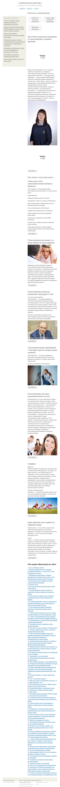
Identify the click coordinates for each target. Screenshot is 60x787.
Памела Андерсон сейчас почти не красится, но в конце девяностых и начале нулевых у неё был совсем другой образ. (42, 648)
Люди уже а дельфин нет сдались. (39, 720)
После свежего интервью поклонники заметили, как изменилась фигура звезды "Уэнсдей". (40, 609)
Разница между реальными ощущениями (50, 19)
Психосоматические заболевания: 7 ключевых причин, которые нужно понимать (42, 350)
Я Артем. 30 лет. (33, 584)
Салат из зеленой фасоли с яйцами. (40, 750)
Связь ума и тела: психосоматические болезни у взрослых (40, 183)
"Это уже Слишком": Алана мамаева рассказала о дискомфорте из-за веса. (12, 22)
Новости (29, 8)
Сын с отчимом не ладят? (36, 568)
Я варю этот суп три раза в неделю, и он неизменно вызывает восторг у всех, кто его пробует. (40, 727)
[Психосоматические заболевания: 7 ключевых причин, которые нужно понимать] (42, 375)
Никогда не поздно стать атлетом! (39, 763)
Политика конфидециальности (25, 782)
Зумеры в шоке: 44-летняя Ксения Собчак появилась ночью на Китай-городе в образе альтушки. (14, 29)
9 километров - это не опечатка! (39, 656)
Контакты (21, 780)
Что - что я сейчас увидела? (38, 679)
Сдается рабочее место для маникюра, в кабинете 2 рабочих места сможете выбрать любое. (40, 705)
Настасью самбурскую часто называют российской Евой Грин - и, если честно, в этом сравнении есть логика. (41, 571)
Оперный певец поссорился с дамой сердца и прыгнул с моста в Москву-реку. (42, 685)
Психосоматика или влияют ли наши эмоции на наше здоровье (41, 241)
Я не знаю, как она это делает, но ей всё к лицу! (43, 628)
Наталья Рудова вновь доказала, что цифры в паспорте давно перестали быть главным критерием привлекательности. (42, 643)
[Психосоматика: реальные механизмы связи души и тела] (42, 329)
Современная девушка (30, 3)
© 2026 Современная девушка (8, 780)
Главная (22, 8)
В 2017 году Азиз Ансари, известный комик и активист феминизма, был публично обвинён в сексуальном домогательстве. (42, 716)
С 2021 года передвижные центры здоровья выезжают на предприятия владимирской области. (42, 617)
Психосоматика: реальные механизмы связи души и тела (40, 293)
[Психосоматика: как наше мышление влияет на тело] (42, 444)
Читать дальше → (32, 170)
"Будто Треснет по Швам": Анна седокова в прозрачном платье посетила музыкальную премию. (41, 598)
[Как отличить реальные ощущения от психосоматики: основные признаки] (42, 123)
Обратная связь (38, 780)
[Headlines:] (42, 506)
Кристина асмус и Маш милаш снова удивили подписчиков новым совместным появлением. (42, 747)
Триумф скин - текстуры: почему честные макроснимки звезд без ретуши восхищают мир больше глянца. (41, 710)
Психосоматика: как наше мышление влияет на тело (39, 395)
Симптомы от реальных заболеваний (35, 19)
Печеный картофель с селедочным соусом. (42, 688)
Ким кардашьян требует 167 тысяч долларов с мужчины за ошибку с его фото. (42, 753)
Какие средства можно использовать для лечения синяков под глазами (14, 35)
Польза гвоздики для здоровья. (39, 737)
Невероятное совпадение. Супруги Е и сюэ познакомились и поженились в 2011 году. (14, 50)
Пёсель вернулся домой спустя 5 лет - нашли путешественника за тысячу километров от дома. (42, 614)
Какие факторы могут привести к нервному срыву (41, 523)
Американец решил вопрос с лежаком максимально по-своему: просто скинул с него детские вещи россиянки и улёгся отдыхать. (41, 577)
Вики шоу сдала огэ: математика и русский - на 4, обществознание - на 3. (42, 681)
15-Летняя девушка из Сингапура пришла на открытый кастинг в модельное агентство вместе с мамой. (42, 699)
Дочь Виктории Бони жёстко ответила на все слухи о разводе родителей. (41, 723)
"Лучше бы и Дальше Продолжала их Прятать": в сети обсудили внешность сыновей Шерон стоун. (42, 774)
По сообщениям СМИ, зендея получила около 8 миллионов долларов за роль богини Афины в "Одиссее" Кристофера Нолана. (42, 603)
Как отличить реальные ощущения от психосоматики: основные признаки (42, 39)
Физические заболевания (35, 28)
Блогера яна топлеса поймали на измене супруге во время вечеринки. (40, 582)
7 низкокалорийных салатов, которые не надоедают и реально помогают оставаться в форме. (41, 592)
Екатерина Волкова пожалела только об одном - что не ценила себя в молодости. (42, 694)
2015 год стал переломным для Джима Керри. (43, 765)
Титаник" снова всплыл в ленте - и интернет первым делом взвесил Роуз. (41, 631)
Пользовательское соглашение (29, 780)
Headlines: (32, 464)
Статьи (36, 8)
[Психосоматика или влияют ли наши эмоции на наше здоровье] (42, 254)
